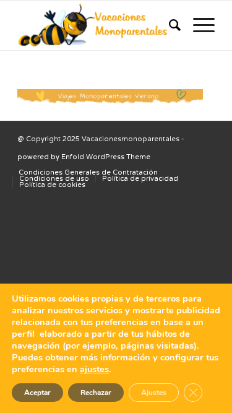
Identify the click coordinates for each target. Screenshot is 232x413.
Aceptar (37, 393)
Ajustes (153, 393)
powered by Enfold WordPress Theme (83, 157)
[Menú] (198, 25)
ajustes (94, 369)
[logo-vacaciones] (96, 25)
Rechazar (95, 393)
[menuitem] (169, 25)
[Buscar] (169, 25)
